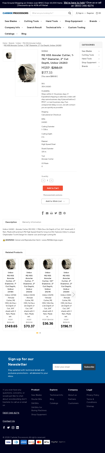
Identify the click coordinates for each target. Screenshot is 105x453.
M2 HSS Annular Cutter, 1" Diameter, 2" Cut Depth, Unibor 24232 (29, 284)
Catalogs (10, 33)
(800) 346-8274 (11, 412)
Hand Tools (52, 21)
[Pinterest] (64, 213)
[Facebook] (42, 213)
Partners (72, 399)
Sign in (80, 13)
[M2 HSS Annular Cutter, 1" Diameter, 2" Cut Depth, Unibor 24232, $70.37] (29, 264)
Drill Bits (35, 403)
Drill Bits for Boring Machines (39, 409)
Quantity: (45, 176)
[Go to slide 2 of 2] (40, 332)
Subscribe (89, 367)
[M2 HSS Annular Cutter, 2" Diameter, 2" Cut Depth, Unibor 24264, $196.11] (66, 264)
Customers (73, 403)
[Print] (51, 213)
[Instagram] (13, 427)
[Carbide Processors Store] (15, 13)
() (99, 13)
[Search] (69, 13)
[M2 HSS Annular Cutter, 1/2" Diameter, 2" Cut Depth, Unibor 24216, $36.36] (47, 264)
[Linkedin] (60, 213)
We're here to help (74, 2)
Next (73, 294)
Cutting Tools (31, 21)
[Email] (47, 213)
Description (11, 222)
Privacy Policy (93, 395)
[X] (56, 213)
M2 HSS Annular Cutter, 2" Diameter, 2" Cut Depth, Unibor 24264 (66, 284)
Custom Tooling (76, 27)
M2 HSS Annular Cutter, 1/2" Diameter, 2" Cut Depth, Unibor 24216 (48, 284)
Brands (94, 21)
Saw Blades (11, 21)
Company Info (12, 27)
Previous (3, 294)
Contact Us (9, 421)
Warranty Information (31, 222)
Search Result (34, 27)
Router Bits (36, 399)
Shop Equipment (74, 21)
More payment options (52, 195)
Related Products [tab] (14, 252)
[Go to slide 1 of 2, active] (37, 332)
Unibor (44, 51)
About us (72, 395)
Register (90, 13)
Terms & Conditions (92, 400)
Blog (24, 33)
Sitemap (90, 406)
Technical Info (54, 27)
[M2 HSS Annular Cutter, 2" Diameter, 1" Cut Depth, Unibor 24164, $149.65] (10, 264)
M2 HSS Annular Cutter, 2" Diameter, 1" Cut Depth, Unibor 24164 (10, 284)
